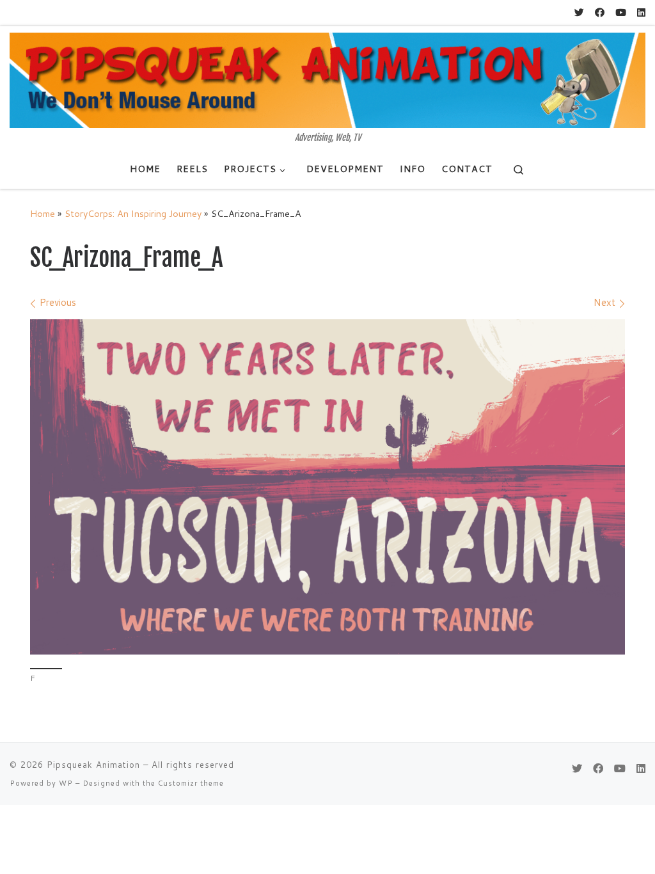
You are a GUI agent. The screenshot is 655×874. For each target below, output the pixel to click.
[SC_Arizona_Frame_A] (327, 486)
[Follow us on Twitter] (579, 12)
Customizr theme (191, 783)
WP (66, 783)
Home (42, 213)
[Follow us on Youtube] (620, 12)
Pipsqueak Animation (93, 764)
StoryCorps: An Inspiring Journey (133, 213)
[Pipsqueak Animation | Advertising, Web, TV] (327, 79)
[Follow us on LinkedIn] (641, 12)
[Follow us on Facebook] (599, 12)
